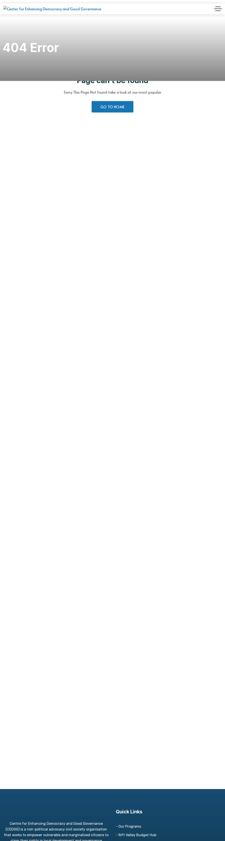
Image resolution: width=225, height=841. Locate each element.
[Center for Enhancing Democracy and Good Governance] (52, 8)
